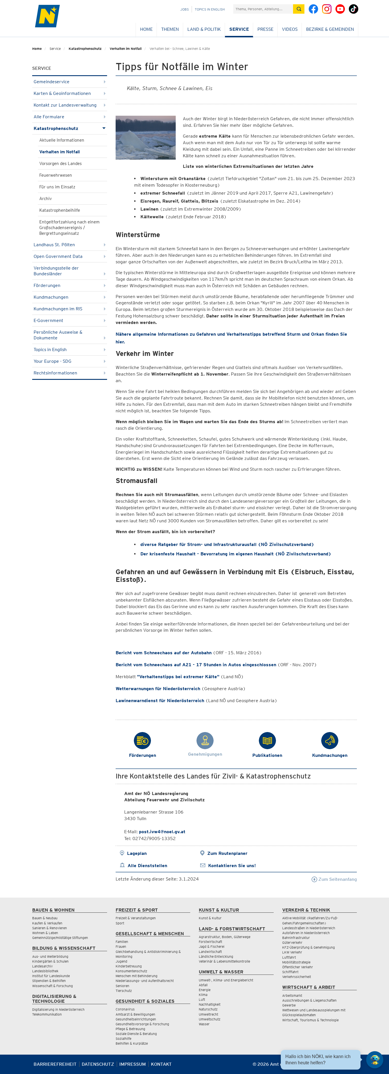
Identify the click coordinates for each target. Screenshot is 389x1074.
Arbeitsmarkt (292, 995)
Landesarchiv (42, 966)
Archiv (45, 198)
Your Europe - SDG (52, 361)
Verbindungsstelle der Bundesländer (56, 270)
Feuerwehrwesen (55, 175)
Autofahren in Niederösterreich (306, 933)
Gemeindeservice (51, 81)
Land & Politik (204, 29)
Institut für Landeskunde (51, 976)
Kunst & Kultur (210, 918)
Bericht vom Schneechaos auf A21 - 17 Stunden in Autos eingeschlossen (196, 664)
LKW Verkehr (292, 952)
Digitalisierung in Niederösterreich (58, 1009)
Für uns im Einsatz (57, 186)
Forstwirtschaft (210, 942)
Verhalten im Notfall (126, 48)
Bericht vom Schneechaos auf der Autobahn (164, 652)
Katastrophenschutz (85, 48)
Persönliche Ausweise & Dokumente (58, 335)
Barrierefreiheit (55, 1064)
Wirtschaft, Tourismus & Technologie (310, 1020)
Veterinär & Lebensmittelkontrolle (224, 961)
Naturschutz (208, 1009)
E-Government (48, 320)
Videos (290, 29)
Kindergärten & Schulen (50, 961)
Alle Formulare (49, 116)
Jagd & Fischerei (211, 946)
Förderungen (47, 285)
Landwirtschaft (210, 951)
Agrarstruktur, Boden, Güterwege (224, 937)
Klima (203, 995)
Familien (122, 942)
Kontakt (161, 1064)
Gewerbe (289, 1005)
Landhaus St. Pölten (54, 244)
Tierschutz (124, 991)
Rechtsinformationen (55, 373)
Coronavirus (125, 1009)
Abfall (203, 985)
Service (239, 29)
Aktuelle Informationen (61, 140)
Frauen (121, 946)
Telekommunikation (47, 1014)
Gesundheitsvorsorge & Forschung (142, 1024)
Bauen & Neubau (45, 918)
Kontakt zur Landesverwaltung (65, 105)
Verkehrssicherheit (296, 977)
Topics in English (210, 9)
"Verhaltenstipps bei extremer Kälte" (178, 676)
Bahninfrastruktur (296, 938)
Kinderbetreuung (129, 966)
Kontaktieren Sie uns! (232, 865)
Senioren (122, 986)
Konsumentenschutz (131, 971)
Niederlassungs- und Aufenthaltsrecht (145, 981)
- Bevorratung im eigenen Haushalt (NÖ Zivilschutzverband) (235, 554)
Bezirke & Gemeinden (330, 29)
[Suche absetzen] (298, 9)
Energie (204, 990)
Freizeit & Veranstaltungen (136, 918)
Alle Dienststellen (147, 865)
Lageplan (137, 853)
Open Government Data (58, 256)
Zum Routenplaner (227, 853)
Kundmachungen (51, 297)
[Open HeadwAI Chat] (374, 1059)
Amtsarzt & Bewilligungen (135, 1014)
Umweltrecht (208, 1014)
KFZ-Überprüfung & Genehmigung (308, 947)
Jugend (121, 961)
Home (146, 29)
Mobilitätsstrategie (296, 962)
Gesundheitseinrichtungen (136, 1019)
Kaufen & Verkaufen (47, 923)
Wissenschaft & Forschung (52, 986)
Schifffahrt (290, 972)
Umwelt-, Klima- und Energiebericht (226, 980)
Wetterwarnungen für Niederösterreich (158, 688)
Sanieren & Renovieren (49, 928)
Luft (202, 999)
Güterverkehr (292, 942)
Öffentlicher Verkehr (297, 967)
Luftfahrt (289, 957)
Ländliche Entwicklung (216, 956)
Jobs (184, 9)
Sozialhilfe (123, 1038)
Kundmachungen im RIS (58, 308)
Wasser (204, 1024)
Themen (170, 29)
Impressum (132, 1064)
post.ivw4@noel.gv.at (162, 831)
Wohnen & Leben (45, 933)
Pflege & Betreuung (130, 1029)
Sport (120, 923)
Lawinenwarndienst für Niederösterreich (160, 700)
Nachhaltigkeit (209, 1004)
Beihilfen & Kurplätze (132, 1043)
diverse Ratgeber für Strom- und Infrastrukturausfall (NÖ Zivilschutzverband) (227, 544)
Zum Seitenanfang (337, 879)
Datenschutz (98, 1064)
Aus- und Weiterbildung (50, 956)
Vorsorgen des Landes (60, 163)
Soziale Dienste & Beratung (136, 1034)
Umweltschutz (209, 1019)
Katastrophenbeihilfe (59, 210)
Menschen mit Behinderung (136, 976)
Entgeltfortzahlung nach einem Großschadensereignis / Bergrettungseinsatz (69, 227)
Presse (265, 29)
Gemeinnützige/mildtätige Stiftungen (60, 938)
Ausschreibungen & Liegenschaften (309, 1000)
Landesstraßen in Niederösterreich (308, 928)
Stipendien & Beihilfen (49, 981)
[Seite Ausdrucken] (352, 1066)
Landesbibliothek (45, 971)
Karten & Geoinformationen (62, 93)
